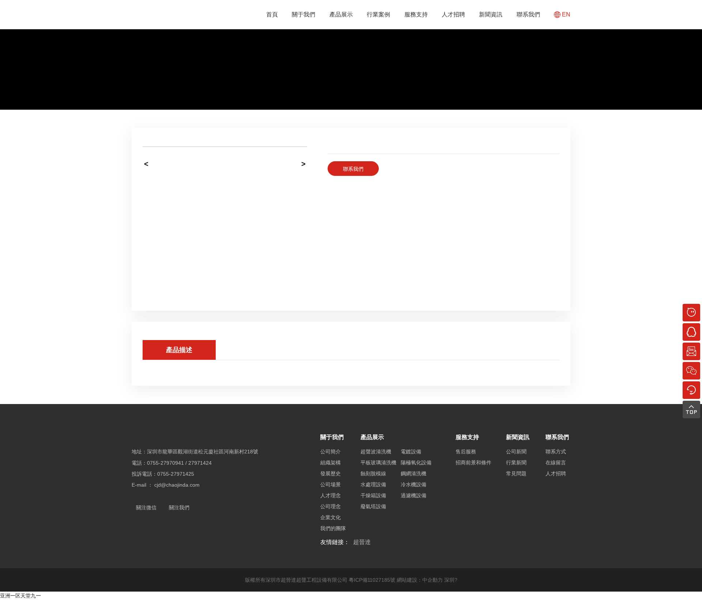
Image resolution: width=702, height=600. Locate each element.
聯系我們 (528, 14)
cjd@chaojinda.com (177, 485)
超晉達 (362, 542)
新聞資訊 (490, 14)
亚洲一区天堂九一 (20, 596)
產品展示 (341, 14)
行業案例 (378, 14)
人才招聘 (453, 14)
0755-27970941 (165, 463)
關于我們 (303, 14)
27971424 (200, 463)
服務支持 (416, 14)
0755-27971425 (175, 474)
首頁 (272, 14)
